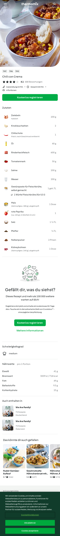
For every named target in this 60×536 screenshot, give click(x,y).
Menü (6, 7)
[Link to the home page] (30, 5)
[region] (30, 514)
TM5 (17, 71)
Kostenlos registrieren (30, 97)
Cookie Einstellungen (30, 515)
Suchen (54, 7)
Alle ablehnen (30, 523)
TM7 (5, 71)
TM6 (11, 71)
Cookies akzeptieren (30, 531)
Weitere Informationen (30, 330)
